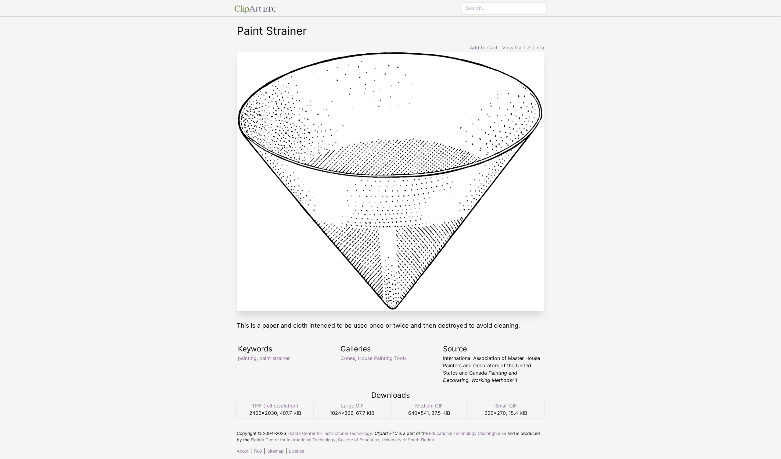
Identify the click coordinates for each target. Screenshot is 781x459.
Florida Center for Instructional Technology (329, 433)
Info (539, 47)
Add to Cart (484, 47)
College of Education (358, 439)
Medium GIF (429, 406)
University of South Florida (408, 439)
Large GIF (352, 406)
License (296, 451)
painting (247, 358)
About (243, 451)
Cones (347, 358)
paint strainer (274, 358)
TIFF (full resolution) (275, 406)
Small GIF (506, 406)
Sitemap (275, 451)
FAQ (258, 451)
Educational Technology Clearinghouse (467, 433)
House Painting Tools (382, 358)
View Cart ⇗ (516, 47)
